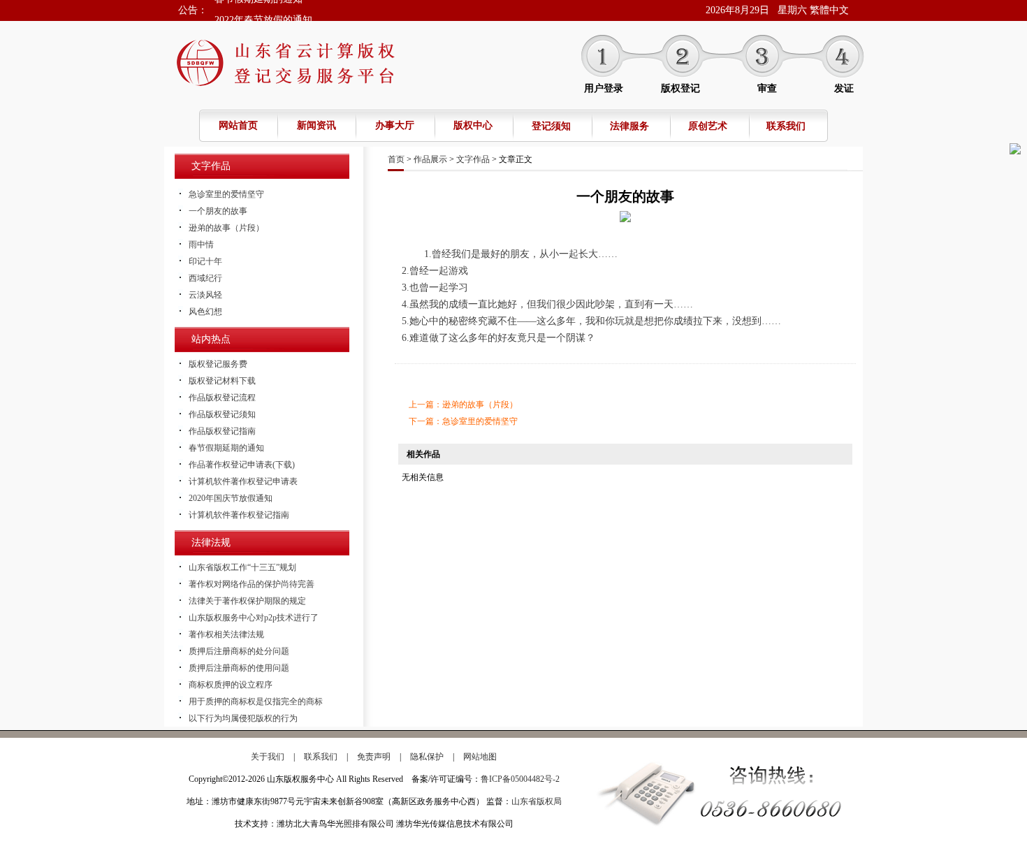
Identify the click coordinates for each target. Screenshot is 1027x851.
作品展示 (430, 159)
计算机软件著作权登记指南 (239, 515)
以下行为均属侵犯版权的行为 (243, 718)
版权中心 (473, 125)
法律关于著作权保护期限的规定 (247, 601)
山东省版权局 (536, 801)
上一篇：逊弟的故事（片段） (463, 404)
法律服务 (629, 126)
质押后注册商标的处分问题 (239, 651)
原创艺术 (707, 126)
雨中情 (201, 244)
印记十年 (205, 261)
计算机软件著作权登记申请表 (243, 481)
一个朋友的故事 (218, 211)
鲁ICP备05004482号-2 (520, 779)
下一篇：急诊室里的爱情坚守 (463, 421)
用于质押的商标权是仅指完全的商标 (256, 701)
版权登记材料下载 (222, 381)
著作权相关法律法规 (226, 634)
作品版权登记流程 (222, 397)
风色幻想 (205, 312)
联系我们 (786, 126)
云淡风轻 (205, 295)
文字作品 (473, 159)
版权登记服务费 (218, 364)
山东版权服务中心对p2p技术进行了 (254, 618)
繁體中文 (829, 10)
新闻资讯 (316, 125)
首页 (396, 159)
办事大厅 (394, 125)
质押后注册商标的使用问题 (239, 668)
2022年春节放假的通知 (263, 10)
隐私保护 (427, 757)
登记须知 (551, 126)
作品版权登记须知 (222, 414)
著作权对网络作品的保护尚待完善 (251, 584)
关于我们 (267, 757)
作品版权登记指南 (222, 431)
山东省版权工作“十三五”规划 (242, 567)
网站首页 (238, 125)
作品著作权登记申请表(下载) (242, 465)
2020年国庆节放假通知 (230, 498)
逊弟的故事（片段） (226, 228)
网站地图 (480, 757)
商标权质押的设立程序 (230, 685)
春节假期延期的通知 (226, 448)
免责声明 (374, 757)
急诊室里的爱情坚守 (226, 194)
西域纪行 (205, 278)
